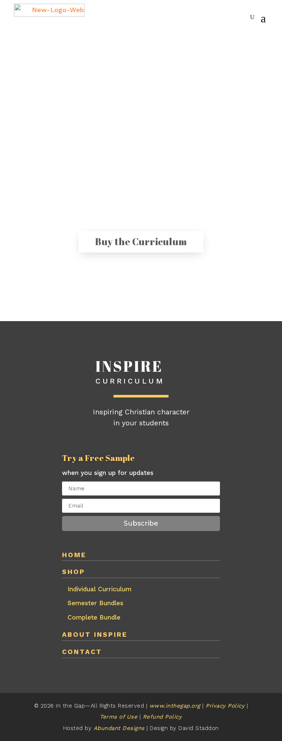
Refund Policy (162, 716)
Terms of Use (118, 716)
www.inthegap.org (174, 705)
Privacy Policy (226, 705)
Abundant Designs (120, 728)
